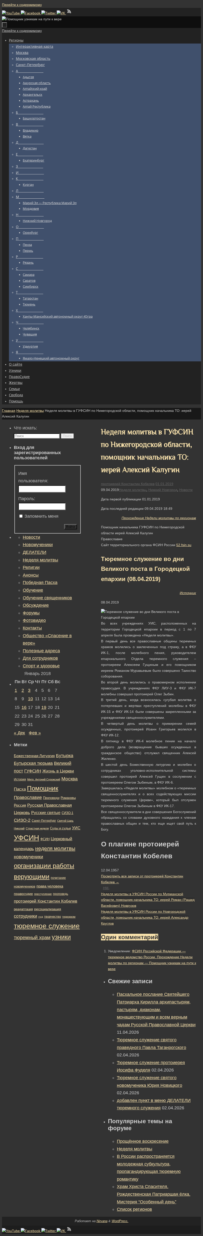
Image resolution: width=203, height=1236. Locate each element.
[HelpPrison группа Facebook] (31, 13)
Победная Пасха (40, 582)
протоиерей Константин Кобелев (127, 484)
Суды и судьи (60, 828)
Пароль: (26, 498)
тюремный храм (32, 937)
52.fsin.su (183, 545)
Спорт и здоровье (41, 665)
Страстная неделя (37, 828)
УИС (76, 828)
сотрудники (25, 916)
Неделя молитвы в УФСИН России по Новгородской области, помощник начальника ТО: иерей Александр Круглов (144, 917)
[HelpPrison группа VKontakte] (61, 13)
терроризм (69, 916)
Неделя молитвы (30, 411)
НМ (105, 888)
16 (24, 707)
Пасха (20, 789)
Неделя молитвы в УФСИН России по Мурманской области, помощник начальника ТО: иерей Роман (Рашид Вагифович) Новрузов (148, 900)
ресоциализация (47, 909)
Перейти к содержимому (22, 5)
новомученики (28, 856)
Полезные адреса (41, 650)
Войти (70, 527)
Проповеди (51, 798)
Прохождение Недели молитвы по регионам (159, 518)
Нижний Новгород (162, 490)
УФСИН (26, 838)
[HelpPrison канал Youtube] (11, 13)
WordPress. (120, 1221)
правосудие (23, 894)
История (20, 779)
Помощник (42, 788)
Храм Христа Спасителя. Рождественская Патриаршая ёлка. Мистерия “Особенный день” (153, 1194)
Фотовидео (34, 620)
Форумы (31, 612)
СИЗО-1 (67, 813)
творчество (52, 916)
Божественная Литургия (34, 756)
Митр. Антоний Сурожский (43, 779)
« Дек (19, 732)
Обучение (33, 590)
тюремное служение (47, 926)
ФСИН (45, 839)
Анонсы (31, 575)
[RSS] (69, 13)
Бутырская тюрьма (33, 763)
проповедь (60, 894)
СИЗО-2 (22, 820)
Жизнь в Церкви (58, 771)
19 (43, 707)
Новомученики (38, 544)
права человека (49, 886)
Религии (31, 567)
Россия (20, 805)
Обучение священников (47, 597)
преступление (43, 893)
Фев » (35, 732)
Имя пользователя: (33, 477)
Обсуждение (36, 605)
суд (40, 916)
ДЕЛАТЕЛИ (34, 552)
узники (61, 936)
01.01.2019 (164, 484)
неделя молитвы (55, 848)
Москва (69, 778)
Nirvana (102, 1221)
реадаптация (23, 909)
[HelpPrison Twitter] (49, 13)
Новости (186, 490)
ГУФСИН (32, 771)
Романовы (68, 798)
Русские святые (45, 813)
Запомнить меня (41, 516)
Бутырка (64, 755)
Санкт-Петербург (44, 820)
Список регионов (134, 1209)
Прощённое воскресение (143, 1141)
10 (30, 698)
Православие (28, 797)
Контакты (32, 628)
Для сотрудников (40, 658)
